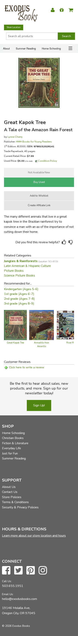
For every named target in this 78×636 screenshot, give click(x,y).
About (6, 48)
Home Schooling (51, 48)
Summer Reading (26, 48)
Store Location (14, 27)
